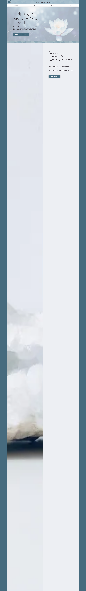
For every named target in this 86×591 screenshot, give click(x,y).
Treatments (34, 5)
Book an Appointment (21, 34)
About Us (16, 5)
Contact (70, 5)
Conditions (52, 5)
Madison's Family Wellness (43, 2)
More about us (54, 76)
